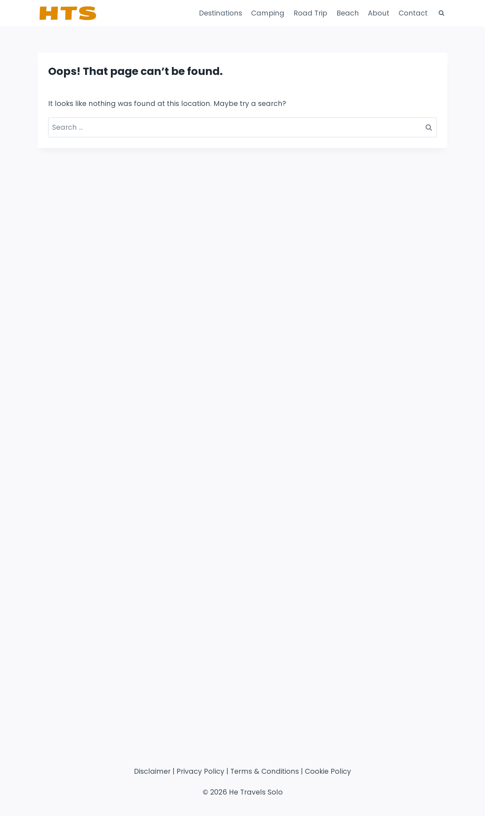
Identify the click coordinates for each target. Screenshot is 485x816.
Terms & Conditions (264, 771)
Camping (267, 13)
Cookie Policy (328, 771)
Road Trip (310, 13)
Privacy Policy (200, 771)
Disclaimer (152, 771)
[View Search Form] (441, 13)
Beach (348, 13)
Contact (413, 13)
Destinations (220, 13)
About (378, 13)
